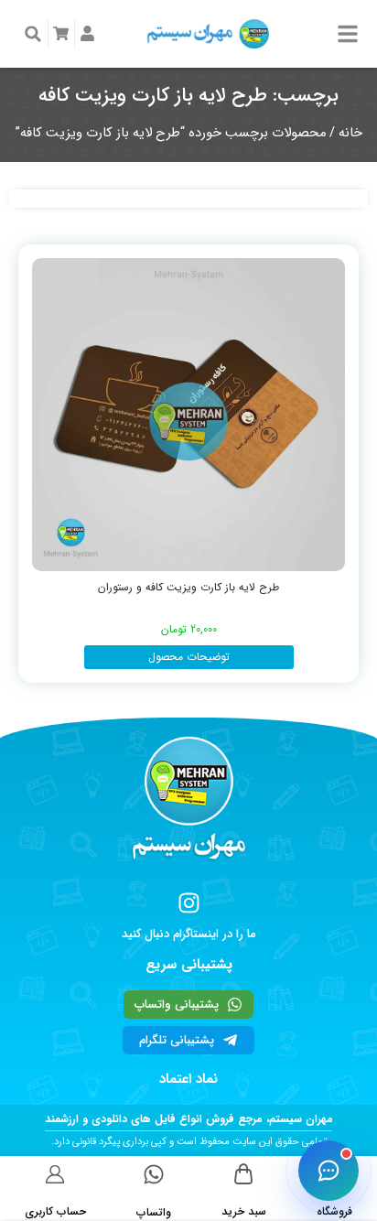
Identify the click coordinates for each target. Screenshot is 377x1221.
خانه (350, 133)
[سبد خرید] (243, 1173)
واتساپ (153, 1212)
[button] (33, 34)
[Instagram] (189, 902)
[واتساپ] (154, 1174)
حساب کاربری (55, 1211)
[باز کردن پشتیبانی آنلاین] (328, 1170)
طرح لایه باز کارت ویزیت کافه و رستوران (188, 587)
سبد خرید (243, 1211)
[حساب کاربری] (55, 1173)
